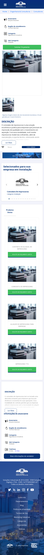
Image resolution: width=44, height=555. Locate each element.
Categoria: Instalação (14, 194)
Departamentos (22, 501)
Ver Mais (17, 451)
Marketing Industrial (22, 517)
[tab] (9, 198)
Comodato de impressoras (22, 286)
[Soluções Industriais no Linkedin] (18, 490)
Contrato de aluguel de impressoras (22, 248)
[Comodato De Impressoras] (22, 181)
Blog (22, 505)
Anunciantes (22, 525)
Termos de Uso (22, 513)
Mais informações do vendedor (22, 456)
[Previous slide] (6, 184)
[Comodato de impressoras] (8, 105)
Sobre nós (22, 497)
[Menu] (5, 4)
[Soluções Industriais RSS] (14, 490)
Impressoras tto (22, 364)
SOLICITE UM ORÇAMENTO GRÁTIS (22, 254)
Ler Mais (8, 143)
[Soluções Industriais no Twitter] (9, 490)
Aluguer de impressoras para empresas (22, 325)
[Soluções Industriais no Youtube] (32, 490)
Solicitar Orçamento (22, 47)
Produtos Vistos (10, 211)
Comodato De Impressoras (18, 192)
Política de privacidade (21, 509)
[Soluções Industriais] (21, 4)
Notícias (22, 529)
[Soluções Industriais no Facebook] (27, 489)
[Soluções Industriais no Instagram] (23, 489)
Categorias (22, 521)
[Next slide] (37, 184)
